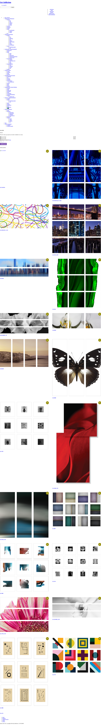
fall (10, 121)
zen (7, 33)
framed (8, 86)
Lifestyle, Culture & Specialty (10, 97)
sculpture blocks (10, 126)
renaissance (9, 105)
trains (10, 62)
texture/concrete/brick (13, 56)
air (9, 36)
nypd (8, 108)
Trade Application (51, 14)
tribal (8, 106)
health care (9, 90)
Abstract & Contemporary (9, 18)
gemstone (9, 27)
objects (10, 67)
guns (8, 102)
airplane (10, 59)
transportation (9, 58)
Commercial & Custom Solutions (11, 87)
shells (8, 73)
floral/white (11, 112)
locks (10, 54)
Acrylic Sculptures (8, 124)
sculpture (8, 125)
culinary (8, 98)
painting (10, 22)
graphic (8, 28)
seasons (8, 117)
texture (10, 24)
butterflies (11, 38)
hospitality (9, 91)
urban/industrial (10, 63)
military (8, 104)
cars (10, 61)
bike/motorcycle (12, 60)
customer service (5, 719)
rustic (8, 52)
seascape (8, 72)
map (10, 68)
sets (10, 48)
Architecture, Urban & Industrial (11, 49)
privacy (3, 721)
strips (8, 83)
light (10, 21)
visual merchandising (11, 94)
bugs (10, 37)
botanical (8, 111)
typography (9, 107)
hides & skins (11, 41)
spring (10, 119)
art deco (8, 25)
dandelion (11, 114)
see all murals (11, 30)
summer (10, 120)
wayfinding (9, 93)
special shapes (9, 80)
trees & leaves (11, 115)
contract (8, 88)
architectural (9, 50)
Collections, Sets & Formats (10, 75)
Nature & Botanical (8, 109)
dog (10, 39)
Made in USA (51, 13)
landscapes (9, 116)
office (8, 89)
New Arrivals (7, 17)
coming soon (11, 96)
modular (8, 78)
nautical (8, 74)
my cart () (4, 5)
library (8, 51)
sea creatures (11, 44)
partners (51, 12)
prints (52, 10)
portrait (10, 43)
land (10, 42)
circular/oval (11, 81)
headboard (9, 76)
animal (10, 32)
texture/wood (11, 57)
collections (52, 9)
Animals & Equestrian (9, 34)
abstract (8, 19)
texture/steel (11, 55)
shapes (10, 23)
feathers (10, 40)
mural (8, 29)
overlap (8, 82)
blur (10, 20)
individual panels (12, 47)
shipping (3, 718)
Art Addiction (5, 2)
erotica (8, 99)
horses (8, 46)
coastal (8, 71)
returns (3, 720)
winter (10, 118)
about (3, 717)
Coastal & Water (8, 70)
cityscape (11, 66)
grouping (8, 79)
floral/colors (11, 113)
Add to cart (3, 143)
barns (10, 53)
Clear (10, 139)
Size (1, 139)
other (8, 85)
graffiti (8, 69)
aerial (8, 110)
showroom (52, 11)
